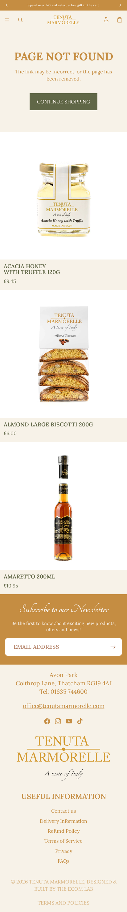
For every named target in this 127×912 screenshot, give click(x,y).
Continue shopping (63, 101)
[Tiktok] (80, 721)
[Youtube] (69, 721)
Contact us (63, 811)
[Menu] (7, 20)
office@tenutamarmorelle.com (63, 705)
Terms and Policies (63, 903)
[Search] (20, 20)
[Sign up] (113, 646)
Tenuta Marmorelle (56, 882)
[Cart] (119, 20)
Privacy (63, 851)
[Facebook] (47, 721)
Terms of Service (63, 841)
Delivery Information (63, 821)
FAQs (63, 861)
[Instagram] (58, 721)
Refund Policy (64, 830)
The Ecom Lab (75, 889)
